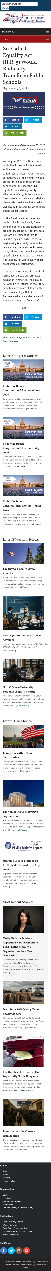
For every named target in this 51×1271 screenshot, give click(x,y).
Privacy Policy (9, 1181)
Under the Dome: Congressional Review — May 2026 (21, 448)
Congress (20, 337)
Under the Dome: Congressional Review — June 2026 (21, 390)
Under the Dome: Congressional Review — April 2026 (22, 506)
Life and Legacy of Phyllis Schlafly (18, 1208)
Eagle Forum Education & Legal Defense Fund (29, 1261)
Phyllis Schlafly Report (13, 1222)
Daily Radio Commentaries (15, 1228)
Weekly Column (10, 1225)
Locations (7, 1198)
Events (6, 1174)
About (5, 1171)
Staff (5, 1195)
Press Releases (10, 341)
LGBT (39, 337)
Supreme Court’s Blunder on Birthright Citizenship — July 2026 (21, 865)
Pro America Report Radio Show (17, 1231)
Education (31, 337)
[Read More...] (32, 408)
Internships (8, 1204)
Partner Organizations (13, 1201)
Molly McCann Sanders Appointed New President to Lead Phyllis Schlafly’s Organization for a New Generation (20, 947)
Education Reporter (11, 1234)
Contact (6, 1178)
